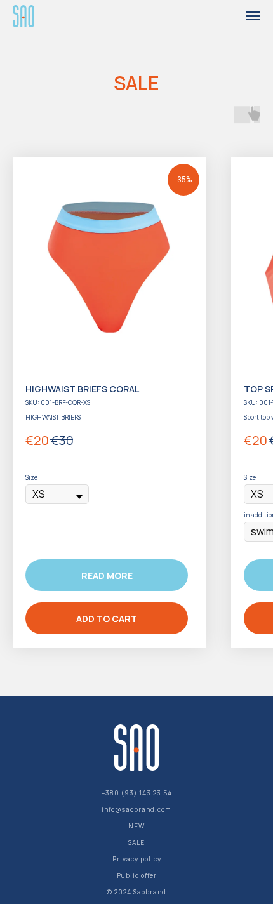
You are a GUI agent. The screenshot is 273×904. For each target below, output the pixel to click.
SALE (136, 842)
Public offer (137, 875)
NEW (136, 825)
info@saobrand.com (136, 809)
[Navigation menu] (253, 15)
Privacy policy (136, 858)
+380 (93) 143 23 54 (137, 792)
